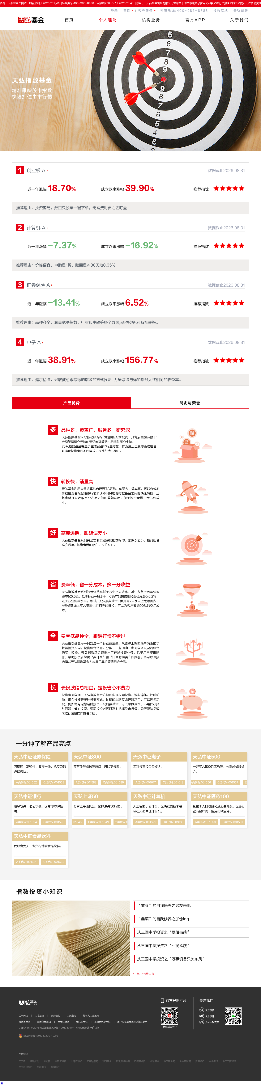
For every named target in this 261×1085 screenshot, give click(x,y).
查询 (127, 10)
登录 (114, 10)
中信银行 (55, 1067)
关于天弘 (25, 1015)
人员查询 (73, 1015)
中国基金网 (169, 1061)
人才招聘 (41, 1015)
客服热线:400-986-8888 (184, 10)
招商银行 (41, 1067)
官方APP (195, 20)
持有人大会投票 (91, 1015)
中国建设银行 (25, 1067)
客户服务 (145, 10)
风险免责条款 (46, 1021)
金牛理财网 (185, 1061)
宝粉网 (47, 1061)
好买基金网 (140, 1061)
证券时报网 (92, 1061)
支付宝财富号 (212, 1022)
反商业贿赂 (65, 1021)
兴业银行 (213, 1061)
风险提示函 (26, 1021)
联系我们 (57, 1015)
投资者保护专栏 (104, 1021)
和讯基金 (107, 1061)
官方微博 (209, 1016)
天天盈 (22, 1061)
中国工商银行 (229, 1061)
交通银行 (199, 1061)
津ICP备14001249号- (62, 1027)
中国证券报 (60, 1061)
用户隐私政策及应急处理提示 (132, 1021)
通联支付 (34, 1061)
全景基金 (154, 1061)
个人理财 (108, 20)
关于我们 (239, 20)
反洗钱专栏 (84, 1021)
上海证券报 (76, 1061)
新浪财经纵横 (123, 1061)
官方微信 (209, 1010)
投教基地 (220, 10)
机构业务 (151, 20)
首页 (69, 20)
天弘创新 (240, 10)
